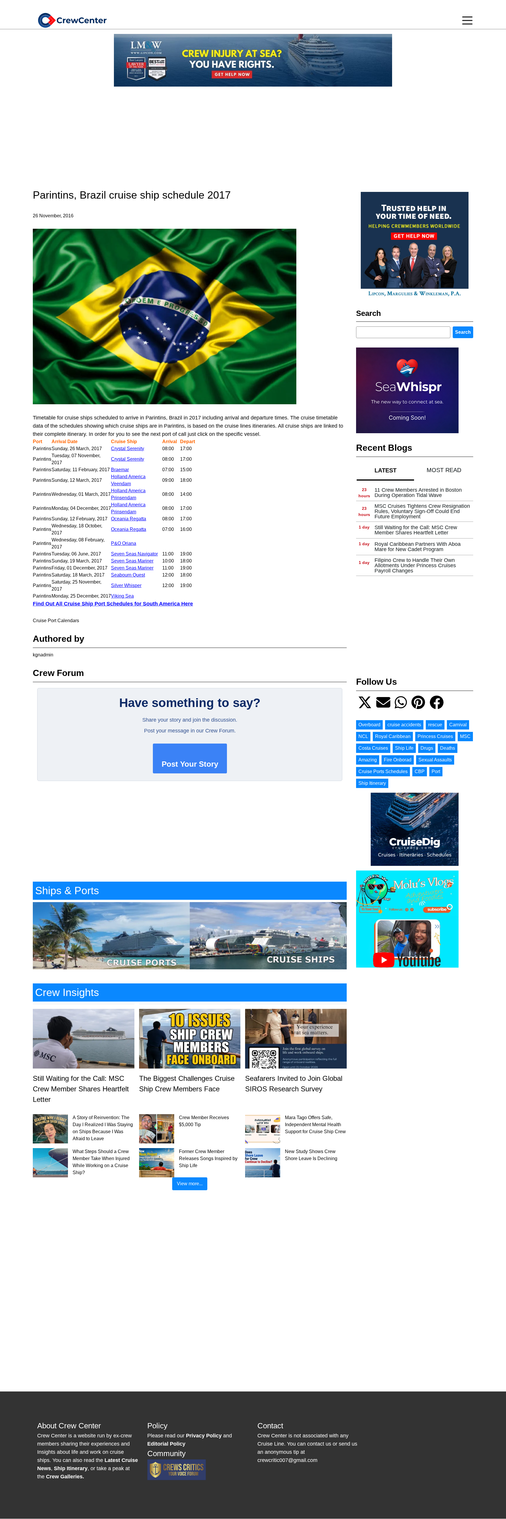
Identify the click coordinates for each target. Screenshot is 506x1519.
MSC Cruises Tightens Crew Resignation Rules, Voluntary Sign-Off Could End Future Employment (422, 511)
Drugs (426, 748)
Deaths (447, 748)
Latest (385, 470)
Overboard (369, 724)
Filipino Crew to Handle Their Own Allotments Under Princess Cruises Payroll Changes (415, 565)
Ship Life (404, 748)
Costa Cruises (373, 748)
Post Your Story (190, 764)
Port (436, 771)
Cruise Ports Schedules (383, 771)
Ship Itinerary (372, 783)
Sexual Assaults (435, 759)
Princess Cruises (435, 736)
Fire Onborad (397, 759)
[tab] (385, 470)
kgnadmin (43, 654)
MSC (465, 736)
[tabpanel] (414, 530)
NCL (363, 736)
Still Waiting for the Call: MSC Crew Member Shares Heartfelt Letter (416, 530)
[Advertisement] (253, 132)
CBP (420, 771)
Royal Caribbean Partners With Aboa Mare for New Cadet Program (418, 546)
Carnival (458, 724)
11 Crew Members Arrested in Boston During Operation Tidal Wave (418, 492)
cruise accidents (404, 724)
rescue (435, 724)
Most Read (444, 470)
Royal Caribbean (393, 736)
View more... (190, 1183)
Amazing (367, 759)
